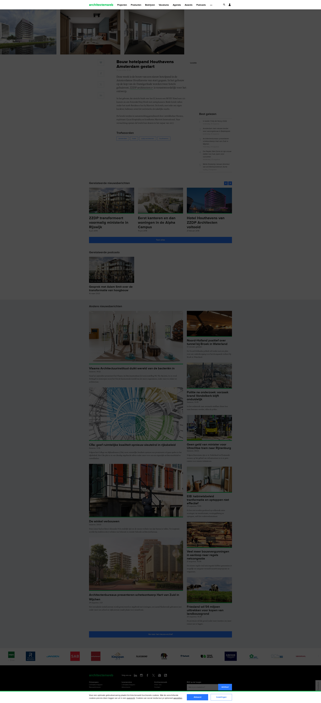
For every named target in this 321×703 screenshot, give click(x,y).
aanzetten (177, 698)
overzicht (131, 698)
